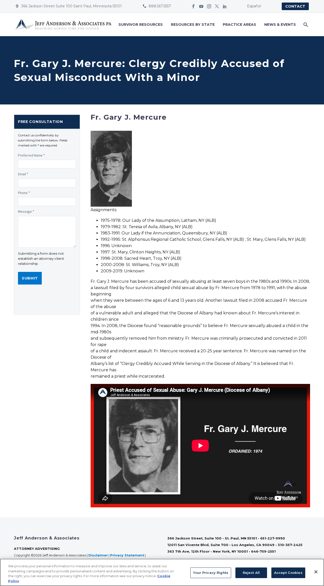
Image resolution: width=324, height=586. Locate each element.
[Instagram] (209, 6)
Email (23, 174)
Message (26, 211)
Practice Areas (239, 24)
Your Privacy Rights (210, 573)
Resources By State (193, 24)
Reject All (251, 573)
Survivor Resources (140, 24)
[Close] (315, 571)
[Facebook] (193, 6)
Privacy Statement (127, 555)
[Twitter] (217, 6)
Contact (295, 6)
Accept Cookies (288, 573)
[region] (162, 572)
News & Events (280, 24)
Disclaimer (98, 555)
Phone (24, 192)
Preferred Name (31, 155)
